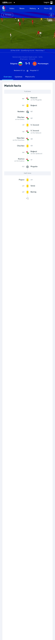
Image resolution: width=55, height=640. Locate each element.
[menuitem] (12, 8)
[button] (34, 8)
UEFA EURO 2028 (4, 8)
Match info (30, 77)
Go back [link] (8, 15)
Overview (8, 77)
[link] (12, 8)
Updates (18, 77)
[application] (27, 33)
